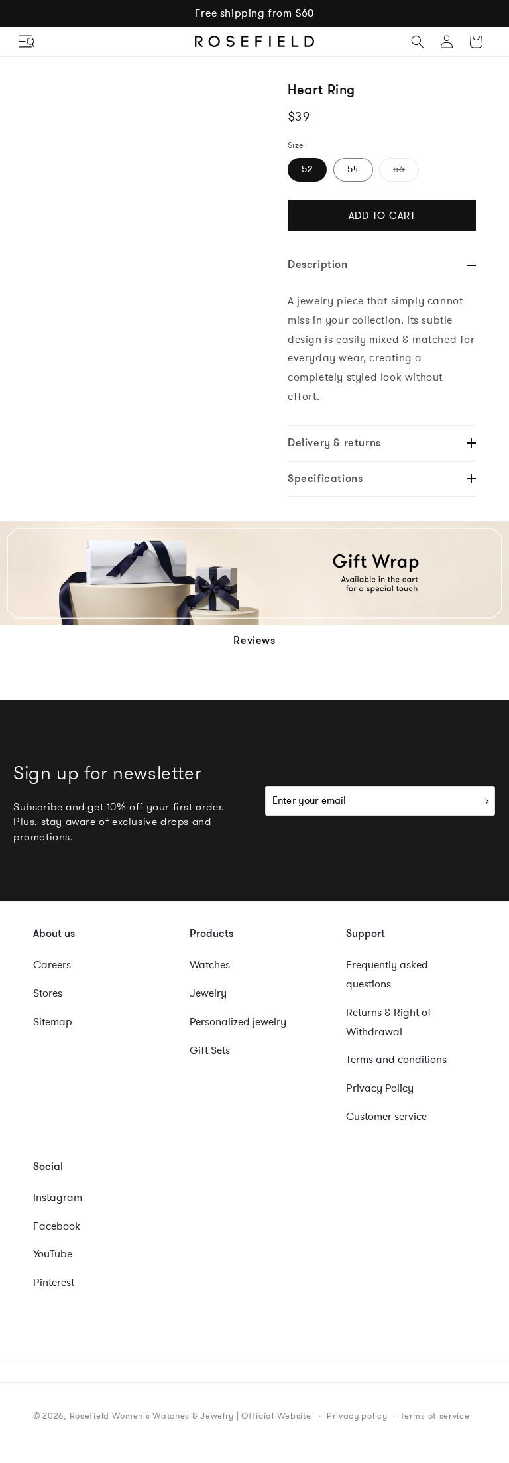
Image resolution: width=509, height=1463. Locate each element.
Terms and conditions (396, 1059)
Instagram (57, 1197)
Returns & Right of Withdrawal (388, 1022)
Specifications (325, 478)
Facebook (56, 1226)
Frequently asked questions (387, 974)
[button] (27, 41)
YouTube (52, 1254)
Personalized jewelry (238, 1022)
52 (307, 169)
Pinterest (53, 1282)
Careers (52, 965)
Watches (210, 965)
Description (318, 264)
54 (353, 169)
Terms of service (434, 1416)
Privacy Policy (380, 1088)
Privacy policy (357, 1416)
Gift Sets (210, 1050)
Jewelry (208, 993)
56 (406, 172)
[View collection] (254, 573)
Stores (47, 993)
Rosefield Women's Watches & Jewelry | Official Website (190, 1416)
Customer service (386, 1117)
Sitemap (52, 1022)
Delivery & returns (334, 442)
